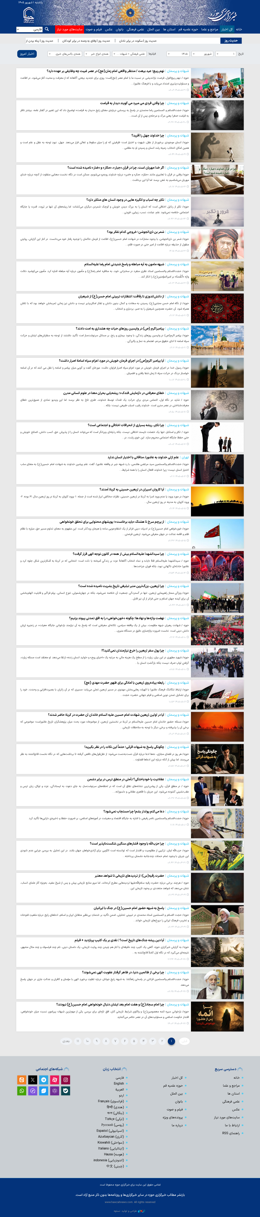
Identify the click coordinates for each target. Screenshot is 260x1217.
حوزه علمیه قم (188, 29)
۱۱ (78, 1041)
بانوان (120, 29)
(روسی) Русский (112, 1125)
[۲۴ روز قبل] (217, 727)
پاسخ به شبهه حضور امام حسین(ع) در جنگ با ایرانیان (141, 908)
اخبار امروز (27, 53)
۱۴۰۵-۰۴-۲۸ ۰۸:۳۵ (176, 991)
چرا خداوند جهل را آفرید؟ (160, 135)
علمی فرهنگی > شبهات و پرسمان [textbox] (128, 54)
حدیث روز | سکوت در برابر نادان (161, 41)
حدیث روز (231, 40)
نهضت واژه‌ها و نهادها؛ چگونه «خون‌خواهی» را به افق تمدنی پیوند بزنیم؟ (129, 618)
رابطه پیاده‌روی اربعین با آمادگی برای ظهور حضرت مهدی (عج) (136, 682)
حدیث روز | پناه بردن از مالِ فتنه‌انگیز (54, 41)
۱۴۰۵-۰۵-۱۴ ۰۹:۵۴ (177, 573)
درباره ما (177, 1125)
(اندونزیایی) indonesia (108, 1160)
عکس (109, 29)
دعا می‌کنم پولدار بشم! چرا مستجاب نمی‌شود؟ (146, 811)
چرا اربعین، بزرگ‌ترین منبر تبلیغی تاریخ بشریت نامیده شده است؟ (133, 586)
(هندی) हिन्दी (115, 1107)
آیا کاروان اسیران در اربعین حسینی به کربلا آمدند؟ (144, 489)
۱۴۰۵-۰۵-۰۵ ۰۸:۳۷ (177, 798)
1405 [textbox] (185, 54)
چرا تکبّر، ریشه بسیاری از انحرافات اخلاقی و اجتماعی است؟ (138, 425)
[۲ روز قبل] (217, 115)
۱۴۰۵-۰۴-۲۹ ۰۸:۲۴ (177, 927)
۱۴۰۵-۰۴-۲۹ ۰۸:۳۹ (177, 895)
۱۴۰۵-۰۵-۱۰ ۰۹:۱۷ (177, 637)
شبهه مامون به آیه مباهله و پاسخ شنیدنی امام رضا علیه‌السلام (136, 264)
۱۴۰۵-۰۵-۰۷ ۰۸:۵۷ (177, 766)
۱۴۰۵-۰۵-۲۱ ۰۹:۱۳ (177, 315)
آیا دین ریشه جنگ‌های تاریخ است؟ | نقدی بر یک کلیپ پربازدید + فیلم (132, 940)
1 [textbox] (233, 54)
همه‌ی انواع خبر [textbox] (99, 54)
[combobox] (225, 54)
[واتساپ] (21, 1090)
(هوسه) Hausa (114, 1154)
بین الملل (153, 29)
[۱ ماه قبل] (217, 855)
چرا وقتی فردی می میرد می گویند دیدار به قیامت (144, 103)
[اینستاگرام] (65, 1079)
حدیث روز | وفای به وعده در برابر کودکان (109, 41)
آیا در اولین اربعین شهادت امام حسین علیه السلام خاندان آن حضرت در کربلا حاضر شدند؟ (118, 715)
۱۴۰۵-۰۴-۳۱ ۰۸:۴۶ (177, 862)
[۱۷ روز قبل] (217, 501)
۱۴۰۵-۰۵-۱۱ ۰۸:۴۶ (177, 605)
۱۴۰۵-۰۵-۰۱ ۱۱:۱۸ (178, 825)
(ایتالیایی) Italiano (111, 1148)
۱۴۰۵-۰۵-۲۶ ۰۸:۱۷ (177, 187)
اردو (121, 1095)
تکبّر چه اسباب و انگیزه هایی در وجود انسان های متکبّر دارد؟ (137, 200)
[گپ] (32, 1090)
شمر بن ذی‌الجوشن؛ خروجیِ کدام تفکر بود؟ (148, 232)
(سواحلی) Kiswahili (111, 1142)
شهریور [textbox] (207, 54)
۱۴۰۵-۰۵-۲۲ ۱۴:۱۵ (177, 251)
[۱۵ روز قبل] (217, 437)
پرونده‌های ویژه (173, 1117)
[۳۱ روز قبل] (217, 823)
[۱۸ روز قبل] (217, 566)
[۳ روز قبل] (217, 147)
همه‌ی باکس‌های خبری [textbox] (68, 54)
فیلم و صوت (94, 29)
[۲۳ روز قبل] (217, 694)
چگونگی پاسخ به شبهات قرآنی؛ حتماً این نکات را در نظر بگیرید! (136, 747)
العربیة (119, 1089)
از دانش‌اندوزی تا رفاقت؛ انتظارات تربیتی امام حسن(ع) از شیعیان (133, 296)
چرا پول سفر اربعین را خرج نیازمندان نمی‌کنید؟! (145, 650)
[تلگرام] (43, 1079)
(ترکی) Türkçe (114, 1119)
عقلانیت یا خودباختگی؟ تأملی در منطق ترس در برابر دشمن (138, 779)
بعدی (66, 1041)
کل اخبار (227, 29)
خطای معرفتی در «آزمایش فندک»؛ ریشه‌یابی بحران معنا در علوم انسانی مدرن (126, 393)
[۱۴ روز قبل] (217, 405)
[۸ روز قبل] (217, 212)
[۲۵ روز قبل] (217, 759)
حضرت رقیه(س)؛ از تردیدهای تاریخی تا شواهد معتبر (142, 875)
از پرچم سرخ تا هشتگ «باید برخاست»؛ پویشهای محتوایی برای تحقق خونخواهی (124, 522)
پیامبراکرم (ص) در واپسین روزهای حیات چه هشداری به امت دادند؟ (132, 328)
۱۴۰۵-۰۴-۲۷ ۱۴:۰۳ (177, 1023)
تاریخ (241, 54)
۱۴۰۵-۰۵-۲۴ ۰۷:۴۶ (177, 219)
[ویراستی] (43, 1090)
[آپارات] (54, 1079)
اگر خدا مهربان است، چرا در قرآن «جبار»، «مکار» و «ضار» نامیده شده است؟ (128, 167)
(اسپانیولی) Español (110, 1131)
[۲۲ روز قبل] (217, 630)
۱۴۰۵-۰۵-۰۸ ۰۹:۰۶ (177, 734)
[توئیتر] (32, 1079)
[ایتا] (21, 1079)
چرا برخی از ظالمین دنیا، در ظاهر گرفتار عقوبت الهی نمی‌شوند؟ (135, 972)
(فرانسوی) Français (111, 1101)
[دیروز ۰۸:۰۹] (217, 83)
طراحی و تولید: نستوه (125, 1211)
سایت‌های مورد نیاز (69, 29)
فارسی (120, 1077)
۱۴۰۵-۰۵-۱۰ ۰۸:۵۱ (177, 669)
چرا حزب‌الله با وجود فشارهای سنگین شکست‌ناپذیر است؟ (139, 843)
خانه (239, 29)
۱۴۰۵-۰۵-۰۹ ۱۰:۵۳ (177, 702)
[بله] (65, 1090)
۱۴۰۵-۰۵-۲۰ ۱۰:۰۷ (177, 380)
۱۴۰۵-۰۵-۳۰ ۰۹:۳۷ (177, 122)
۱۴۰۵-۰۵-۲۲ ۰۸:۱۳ (177, 283)
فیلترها (152, 54)
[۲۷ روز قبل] (217, 791)
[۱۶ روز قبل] (217, 469)
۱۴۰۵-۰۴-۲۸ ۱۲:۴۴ (177, 959)
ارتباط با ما (232, 1125)
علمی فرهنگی (135, 29)
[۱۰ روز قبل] (217, 244)
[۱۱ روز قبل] (217, 308)
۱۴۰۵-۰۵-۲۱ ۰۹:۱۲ (178, 347)
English (119, 1083)
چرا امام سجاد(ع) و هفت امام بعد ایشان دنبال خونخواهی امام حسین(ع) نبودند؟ (122, 1004)
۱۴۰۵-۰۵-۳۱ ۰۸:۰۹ (177, 90)
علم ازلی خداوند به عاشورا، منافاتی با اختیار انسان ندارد (148, 457)
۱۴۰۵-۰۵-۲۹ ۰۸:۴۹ (177, 154)
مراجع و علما (209, 29)
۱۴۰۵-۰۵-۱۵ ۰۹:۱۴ (177, 508)
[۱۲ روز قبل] (217, 372)
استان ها (169, 29)
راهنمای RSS (231, 1133)
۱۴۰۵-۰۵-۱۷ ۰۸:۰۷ (177, 444)
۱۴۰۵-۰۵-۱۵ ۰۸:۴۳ (177, 540)
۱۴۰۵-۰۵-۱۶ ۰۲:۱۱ (178, 476)
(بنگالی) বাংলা (115, 1113)
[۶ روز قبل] (217, 179)
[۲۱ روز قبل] (217, 598)
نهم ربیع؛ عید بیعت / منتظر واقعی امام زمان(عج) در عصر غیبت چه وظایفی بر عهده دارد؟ (118, 71)
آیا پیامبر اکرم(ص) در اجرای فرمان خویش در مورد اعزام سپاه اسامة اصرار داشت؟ (124, 360)
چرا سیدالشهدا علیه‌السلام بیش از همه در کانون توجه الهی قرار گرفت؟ (131, 554)
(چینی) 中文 (115, 1166)
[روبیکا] (54, 1090)
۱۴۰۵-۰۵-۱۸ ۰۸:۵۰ (177, 412)
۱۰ (87, 1041)
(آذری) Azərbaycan (111, 1136)
